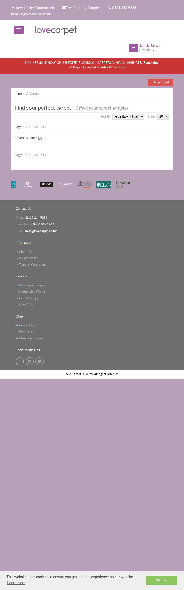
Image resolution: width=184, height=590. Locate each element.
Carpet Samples (30, 298)
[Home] (57, 29)
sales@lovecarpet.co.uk (32, 14)
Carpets (35, 94)
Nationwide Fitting (32, 292)
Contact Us (27, 325)
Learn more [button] (16, 583)
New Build (26, 305)
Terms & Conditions (32, 264)
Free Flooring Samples (83, 8)
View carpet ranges (32, 285)
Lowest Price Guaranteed (34, 8)
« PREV (31, 127)
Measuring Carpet (31, 338)
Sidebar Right (160, 82)
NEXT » (41, 127)
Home (20, 94)
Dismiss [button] (162, 580)
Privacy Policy (28, 258)
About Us (25, 251)
